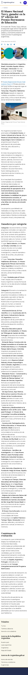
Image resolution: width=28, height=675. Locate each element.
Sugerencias (5, 665)
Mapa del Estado (6, 650)
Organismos (4, 647)
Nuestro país (5, 642)
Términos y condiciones (8, 662)
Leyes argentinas (6, 645)
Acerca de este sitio (7, 659)
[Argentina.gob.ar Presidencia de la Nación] (7, 2)
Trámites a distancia (7, 628)
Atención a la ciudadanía (8, 631)
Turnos (3, 626)
